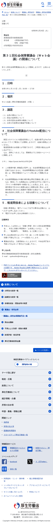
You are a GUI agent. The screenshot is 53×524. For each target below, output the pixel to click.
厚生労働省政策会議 (12, 341)
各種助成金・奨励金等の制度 (16, 303)
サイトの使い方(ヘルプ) (13, 492)
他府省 (6, 422)
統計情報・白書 (9, 398)
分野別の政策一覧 (11, 291)
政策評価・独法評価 (12, 335)
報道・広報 (7, 379)
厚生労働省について (11, 392)
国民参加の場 (27, 364)
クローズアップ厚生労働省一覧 (16, 435)
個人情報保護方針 (36, 479)
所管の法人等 (9, 426)
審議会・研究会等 (11, 310)
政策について (8, 385)
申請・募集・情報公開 (12, 411)
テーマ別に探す (9, 373)
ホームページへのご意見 (13, 496)
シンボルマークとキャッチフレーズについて (14, 486)
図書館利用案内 (10, 431)
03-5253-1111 (27, 517)
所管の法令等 (8, 405)
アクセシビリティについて (39, 485)
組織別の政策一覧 (11, 297)
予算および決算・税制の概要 (16, 328)
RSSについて (34, 492)
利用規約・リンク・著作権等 (14, 480)
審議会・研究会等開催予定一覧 (15, 316)
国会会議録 (9, 322)
